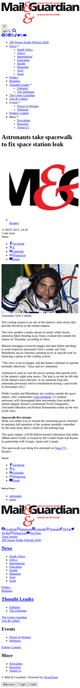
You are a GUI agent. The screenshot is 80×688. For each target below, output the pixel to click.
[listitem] (9, 529)
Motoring (15, 573)
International (17, 563)
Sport (12, 580)
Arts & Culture (11, 620)
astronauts (15, 496)
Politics (6, 587)
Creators (12, 536)
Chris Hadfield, (42, 397)
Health (13, 570)
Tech (12, 577)
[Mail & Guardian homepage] (40, 13)
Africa (13, 559)
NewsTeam (51, 677)
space (12, 499)
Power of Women (20, 637)
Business (7, 590)
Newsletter (16, 663)
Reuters (14, 223)
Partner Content (11, 647)
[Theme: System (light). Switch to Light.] (7, 31)
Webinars (15, 640)
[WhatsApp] (21, 35)
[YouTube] (24, 35)
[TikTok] (15, 35)
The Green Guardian (14, 617)
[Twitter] (18, 35)
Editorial (14, 607)
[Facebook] (3, 35)
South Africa (17, 556)
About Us (15, 670)
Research (15, 667)
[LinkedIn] (9, 35)
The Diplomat (17, 610)
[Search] (14, 31)
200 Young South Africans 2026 (21, 540)
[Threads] (12, 35)
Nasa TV (60, 448)
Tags (4, 536)
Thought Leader (18, 599)
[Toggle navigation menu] (4, 26)
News (7, 548)
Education (15, 566)
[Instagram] (6, 35)
